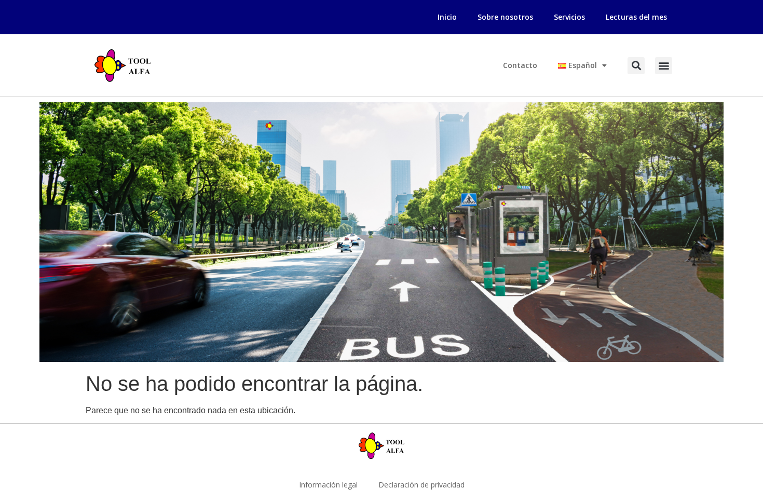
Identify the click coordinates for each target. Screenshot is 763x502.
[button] (636, 65)
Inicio (447, 17)
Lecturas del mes (636, 17)
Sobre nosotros (505, 17)
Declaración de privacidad (421, 485)
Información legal (328, 485)
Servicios (569, 17)
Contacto (520, 65)
